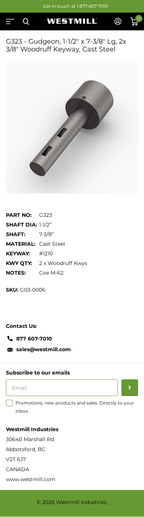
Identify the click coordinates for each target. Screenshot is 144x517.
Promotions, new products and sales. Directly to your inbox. (75, 407)
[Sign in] (117, 21)
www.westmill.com (30, 479)
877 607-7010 (34, 338)
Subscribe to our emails (38, 372)
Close (26, 21)
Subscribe (129, 387)
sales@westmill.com (43, 349)
